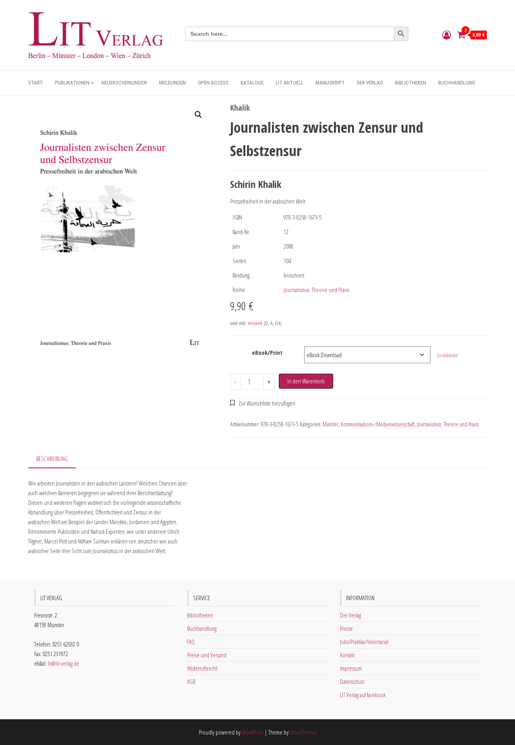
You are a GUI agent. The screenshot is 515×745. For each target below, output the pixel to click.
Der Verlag (370, 83)
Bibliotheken (410, 83)
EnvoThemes (304, 732)
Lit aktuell (289, 83)
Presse (346, 628)
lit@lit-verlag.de (63, 663)
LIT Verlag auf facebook (362, 695)
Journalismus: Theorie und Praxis (316, 290)
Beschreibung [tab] (52, 459)
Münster (330, 424)
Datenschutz (352, 681)
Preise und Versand (207, 655)
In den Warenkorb (306, 381)
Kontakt (347, 655)
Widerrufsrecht (202, 668)
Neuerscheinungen (124, 83)
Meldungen (172, 83)
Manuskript (330, 83)
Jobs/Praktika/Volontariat (364, 642)
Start (35, 83)
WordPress (252, 732)
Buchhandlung (456, 83)
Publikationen (72, 83)
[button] (198, 114)
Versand (255, 323)
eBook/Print (267, 352)
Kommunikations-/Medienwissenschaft (377, 424)
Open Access (213, 83)
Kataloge (252, 83)
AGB (191, 681)
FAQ (191, 642)
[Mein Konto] (446, 35)
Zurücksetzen (447, 355)
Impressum (351, 668)
